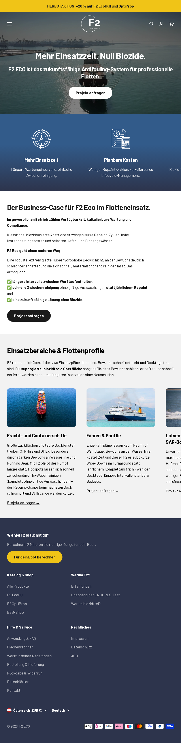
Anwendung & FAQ (21, 638)
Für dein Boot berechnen (34, 557)
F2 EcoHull (15, 594)
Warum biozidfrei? (86, 603)
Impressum (80, 638)
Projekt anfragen (90, 92)
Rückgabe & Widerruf (24, 673)
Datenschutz (81, 647)
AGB (74, 655)
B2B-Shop (15, 612)
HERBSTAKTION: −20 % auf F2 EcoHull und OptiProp (90, 6)
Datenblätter (18, 681)
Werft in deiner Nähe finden (29, 655)
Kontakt (14, 690)
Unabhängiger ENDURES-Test (95, 594)
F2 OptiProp (17, 603)
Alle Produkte (18, 586)
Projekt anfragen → (23, 502)
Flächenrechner (20, 647)
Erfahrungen (81, 586)
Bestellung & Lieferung (25, 664)
